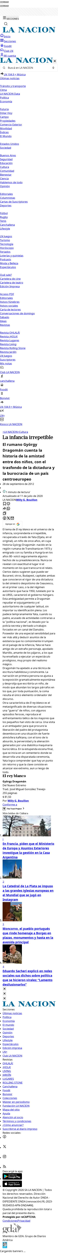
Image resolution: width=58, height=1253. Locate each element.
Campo (4, 117)
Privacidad (24, 1220)
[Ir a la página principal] (29, 31)
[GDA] (12, 1232)
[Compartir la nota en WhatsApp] (8, 509)
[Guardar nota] (4, 504)
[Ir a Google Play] (12, 1178)
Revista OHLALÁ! (10, 332)
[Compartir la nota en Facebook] (4, 518)
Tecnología (6, 244)
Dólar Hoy (6, 113)
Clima (3, 90)
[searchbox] (28, 68)
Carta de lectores (10, 309)
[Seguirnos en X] (4, 1147)
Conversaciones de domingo (17, 313)
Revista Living (8, 344)
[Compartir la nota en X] (8, 518)
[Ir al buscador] (6, 24)
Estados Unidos (9, 144)
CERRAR (4, 2)
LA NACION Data (10, 94)
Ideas (3, 321)
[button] (29, 242)
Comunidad (7, 171)
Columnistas (7, 198)
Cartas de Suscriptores (14, 201)
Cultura (4, 167)
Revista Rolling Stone (12, 348)
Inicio (7, 36)
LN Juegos (6, 236)
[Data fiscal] (5, 1247)
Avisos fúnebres (9, 302)
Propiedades (7, 121)
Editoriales (6, 194)
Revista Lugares (9, 340)
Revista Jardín (8, 352)
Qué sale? (6, 275)
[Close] (4, 989)
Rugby (4, 217)
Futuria (4, 109)
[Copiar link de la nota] (4, 513)
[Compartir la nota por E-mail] (12, 518)
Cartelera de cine (10, 278)
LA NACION (10, 432)
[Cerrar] (55, 61)
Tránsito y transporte (13, 86)
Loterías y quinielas (11, 255)
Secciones (10, 41)
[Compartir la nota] (4, 509)
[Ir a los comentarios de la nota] (8, 504)
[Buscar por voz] (53, 68)
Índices (4, 132)
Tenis (3, 221)
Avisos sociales (9, 305)
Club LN (8, 51)
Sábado (4, 317)
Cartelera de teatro (11, 282)
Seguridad (6, 159)
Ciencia (4, 178)
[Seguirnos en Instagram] (4, 1157)
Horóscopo (7, 248)
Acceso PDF (7, 294)
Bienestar (6, 174)
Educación (6, 163)
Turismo (5, 240)
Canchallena (7, 225)
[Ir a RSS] (4, 1167)
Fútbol (4, 213)
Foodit (8, 46)
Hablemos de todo (11, 182)
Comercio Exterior (11, 124)
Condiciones (10, 1220)
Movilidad (6, 128)
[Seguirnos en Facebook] (4, 1137)
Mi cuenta (10, 55)
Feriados (5, 252)
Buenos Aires (8, 155)
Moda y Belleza (9, 263)
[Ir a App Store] (12, 1186)
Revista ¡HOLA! (9, 336)
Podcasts (5, 259)
